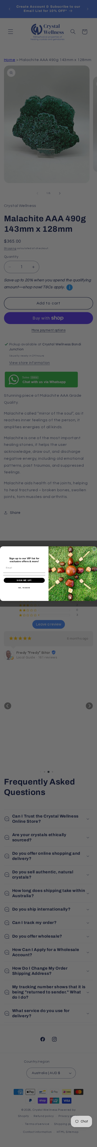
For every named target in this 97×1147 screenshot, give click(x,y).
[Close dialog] (94, 549)
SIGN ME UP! (24, 580)
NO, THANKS (24, 588)
